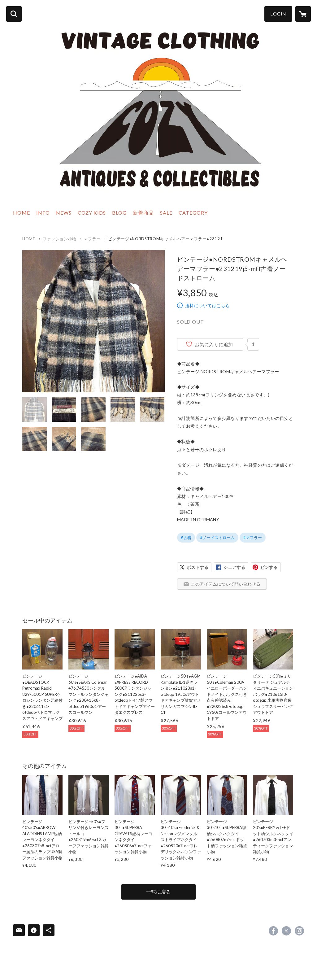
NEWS (64, 213)
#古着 (186, 537)
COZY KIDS (92, 213)
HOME (21, 213)
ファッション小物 (59, 238)
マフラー (92, 238)
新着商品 (143, 213)
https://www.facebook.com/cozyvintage (273, 931)
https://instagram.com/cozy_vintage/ (299, 931)
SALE (166, 213)
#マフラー (252, 537)
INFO (43, 213)
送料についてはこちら (207, 305)
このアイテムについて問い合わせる (225, 584)
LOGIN (278, 13)
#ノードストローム (217, 537)
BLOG (119, 213)
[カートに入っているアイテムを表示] (303, 14)
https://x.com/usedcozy (286, 931)
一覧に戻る (158, 892)
